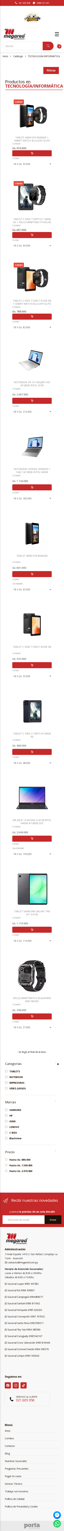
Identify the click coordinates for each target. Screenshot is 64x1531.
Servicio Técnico (13, 1483)
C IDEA (13, 1132)
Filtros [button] (51, 70)
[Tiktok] (23, 1385)
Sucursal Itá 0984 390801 (21, 1290)
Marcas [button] (10, 1102)
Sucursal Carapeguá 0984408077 (25, 1296)
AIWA (12, 1121)
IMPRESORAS (16, 1082)
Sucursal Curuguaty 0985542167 (24, 1336)
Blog (7, 1453)
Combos (9, 1438)
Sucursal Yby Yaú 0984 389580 (23, 1329)
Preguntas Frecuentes (17, 1468)
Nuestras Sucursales (16, 1461)
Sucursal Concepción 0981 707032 (26, 1316)
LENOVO (14, 1127)
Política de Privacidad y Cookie (21, 1506)
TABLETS (14, 1071)
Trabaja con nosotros (16, 1491)
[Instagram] (16, 1385)
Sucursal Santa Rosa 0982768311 (25, 1323)
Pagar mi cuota (13, 1476)
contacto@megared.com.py (22, 1262)
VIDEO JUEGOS (17, 1088)
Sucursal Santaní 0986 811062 (23, 1303)
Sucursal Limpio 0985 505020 (23, 1355)
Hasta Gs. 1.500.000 (20, 1165)
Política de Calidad (14, 1499)
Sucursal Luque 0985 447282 (23, 1283)
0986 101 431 (43, 2)
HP (11, 1115)
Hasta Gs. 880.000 (19, 1159)
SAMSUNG (15, 1110)
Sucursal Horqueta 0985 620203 (24, 1310)
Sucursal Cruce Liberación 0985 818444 (28, 1342)
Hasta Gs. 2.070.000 (20, 1171)
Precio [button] (10, 1152)
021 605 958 (24, 2)
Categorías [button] (13, 1063)
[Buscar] (48, 46)
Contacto (10, 1446)
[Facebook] (8, 1385)
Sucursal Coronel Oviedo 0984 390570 (28, 1349)
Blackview (15, 1138)
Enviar (53, 1219)
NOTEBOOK (16, 1077)
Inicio (5, 56)
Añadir (32, 153)
